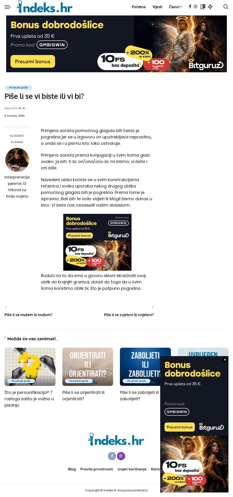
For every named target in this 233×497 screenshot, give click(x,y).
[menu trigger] (10, 7)
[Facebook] (190, 7)
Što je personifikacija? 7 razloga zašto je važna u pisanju (29, 399)
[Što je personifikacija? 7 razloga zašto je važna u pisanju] (30, 367)
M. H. (21, 108)
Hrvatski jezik (18, 87)
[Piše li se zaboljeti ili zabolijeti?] (145, 367)
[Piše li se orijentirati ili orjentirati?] (87, 367)
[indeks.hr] (45, 7)
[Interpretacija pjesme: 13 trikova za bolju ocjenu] (17, 160)
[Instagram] (196, 7)
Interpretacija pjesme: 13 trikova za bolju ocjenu (17, 187)
